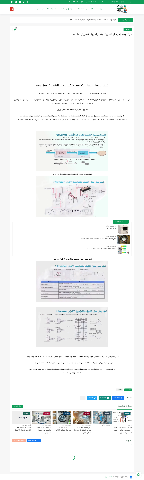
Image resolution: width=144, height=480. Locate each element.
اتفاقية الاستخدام (112, 2)
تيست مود (40, 9)
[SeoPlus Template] (130, 477)
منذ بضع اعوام (110, 226)
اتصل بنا (101, 2)
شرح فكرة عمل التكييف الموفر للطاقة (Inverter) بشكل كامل (82, 430)
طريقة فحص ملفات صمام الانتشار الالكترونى (101, 249)
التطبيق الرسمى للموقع (88, 2)
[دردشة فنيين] (119, 9)
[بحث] (12, 9)
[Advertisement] (72, 64)
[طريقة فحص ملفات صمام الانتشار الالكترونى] (123, 250)
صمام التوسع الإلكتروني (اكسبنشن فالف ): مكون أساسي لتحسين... (123, 430)
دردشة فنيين (109, 477)
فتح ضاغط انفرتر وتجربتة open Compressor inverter (98, 239)
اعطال (92, 9)
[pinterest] (16, 1)
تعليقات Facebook (33, 440)
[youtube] (19, 1)
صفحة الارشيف (73, 2)
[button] (118, 398)
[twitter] (23, 1)
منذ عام (128, 425)
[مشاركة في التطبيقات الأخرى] (83, 398)
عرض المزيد (17, 406)
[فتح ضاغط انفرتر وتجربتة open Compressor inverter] (123, 239)
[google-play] (12, 1)
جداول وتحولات (66, 9)
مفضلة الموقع (79, 9)
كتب (87, 9)
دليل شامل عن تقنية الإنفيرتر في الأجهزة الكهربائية (44, 430)
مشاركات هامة (50, 9)
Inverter (127, 29)
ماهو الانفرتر (111, 229)
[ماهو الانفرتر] (123, 229)
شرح (102, 9)
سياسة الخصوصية (126, 2)
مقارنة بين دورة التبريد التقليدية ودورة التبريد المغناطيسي (95, 20)
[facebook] (27, 1)
